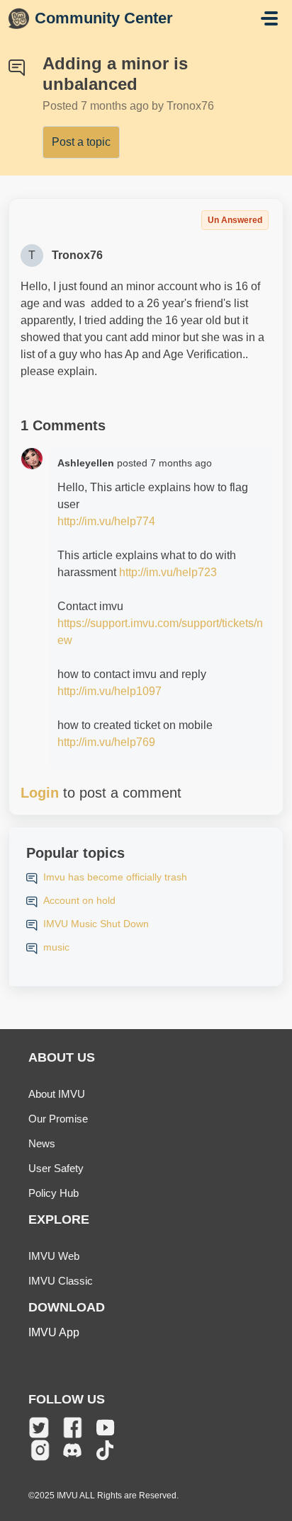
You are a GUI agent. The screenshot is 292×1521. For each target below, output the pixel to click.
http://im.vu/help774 (106, 521)
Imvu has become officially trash (115, 877)
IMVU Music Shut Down (96, 923)
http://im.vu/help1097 (109, 691)
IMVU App (53, 1332)
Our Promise (58, 1119)
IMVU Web (53, 1256)
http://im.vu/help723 (168, 572)
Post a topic (81, 142)
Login (40, 792)
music (56, 947)
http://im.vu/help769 (106, 742)
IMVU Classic (60, 1281)
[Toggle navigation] (269, 18)
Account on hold (79, 900)
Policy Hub (53, 1193)
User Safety (56, 1168)
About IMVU (56, 1094)
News (41, 1143)
